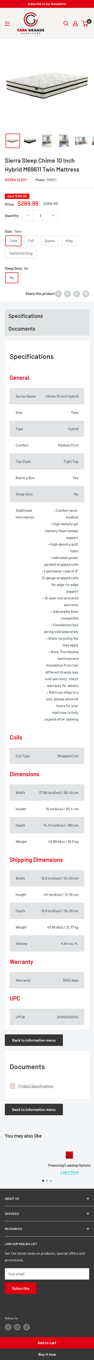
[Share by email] (85, 293)
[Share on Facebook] (58, 293)
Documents (21, 328)
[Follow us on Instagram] (17, 1327)
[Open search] (66, 23)
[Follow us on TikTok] (26, 1327)
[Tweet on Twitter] (76, 293)
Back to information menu (34, 1040)
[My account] (75, 23)
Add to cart (47, 1342)
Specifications (25, 316)
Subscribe (20, 1288)
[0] (85, 23)
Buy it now (47, 1354)
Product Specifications (36, 1086)
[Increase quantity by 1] (53, 215)
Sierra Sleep (16, 180)
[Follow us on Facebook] (8, 1327)
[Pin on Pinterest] (67, 293)
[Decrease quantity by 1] (28, 215)
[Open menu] (7, 24)
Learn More (47, 1172)
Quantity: (12, 215)
